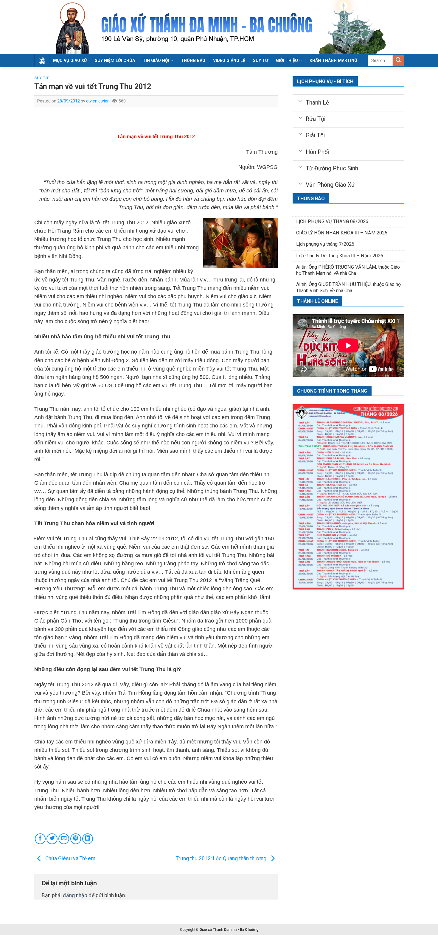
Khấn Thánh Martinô (333, 60)
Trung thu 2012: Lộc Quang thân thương (222, 858)
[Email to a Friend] (63, 838)
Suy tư (260, 60)
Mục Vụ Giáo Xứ (70, 60)
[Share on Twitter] (51, 838)
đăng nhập (75, 895)
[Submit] (398, 60)
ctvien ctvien (98, 101)
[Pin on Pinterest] (75, 838)
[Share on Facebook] (40, 838)
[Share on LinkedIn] (87, 838)
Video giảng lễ (229, 60)
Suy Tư (41, 78)
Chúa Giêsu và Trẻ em (69, 858)
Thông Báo (193, 60)
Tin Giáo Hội (156, 60)
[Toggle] (300, 101)
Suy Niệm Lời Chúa (115, 60)
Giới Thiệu (287, 60)
